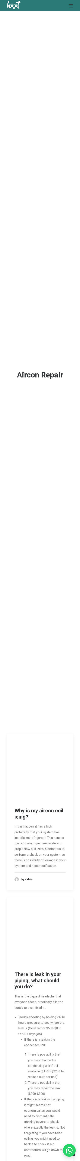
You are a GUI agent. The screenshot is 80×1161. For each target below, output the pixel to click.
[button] (69, 1150)
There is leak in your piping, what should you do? (38, 980)
